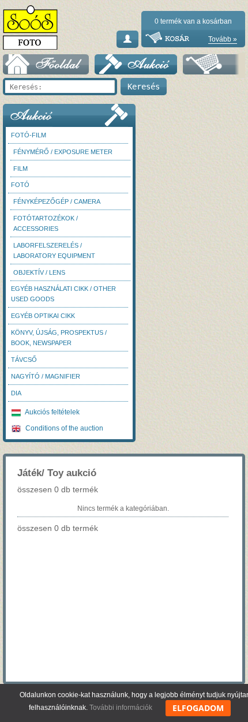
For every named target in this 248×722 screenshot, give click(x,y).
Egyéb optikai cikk (43, 315)
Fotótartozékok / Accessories (45, 223)
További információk (120, 708)
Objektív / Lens (39, 272)
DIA (16, 393)
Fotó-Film (28, 135)
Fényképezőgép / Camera (56, 201)
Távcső (24, 359)
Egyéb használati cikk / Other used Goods (63, 293)
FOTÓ (20, 184)
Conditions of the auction (63, 428)
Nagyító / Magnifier (45, 376)
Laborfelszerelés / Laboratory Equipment (54, 250)
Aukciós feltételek (52, 412)
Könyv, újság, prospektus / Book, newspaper (59, 337)
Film (20, 168)
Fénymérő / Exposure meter (62, 151)
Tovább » (222, 39)
